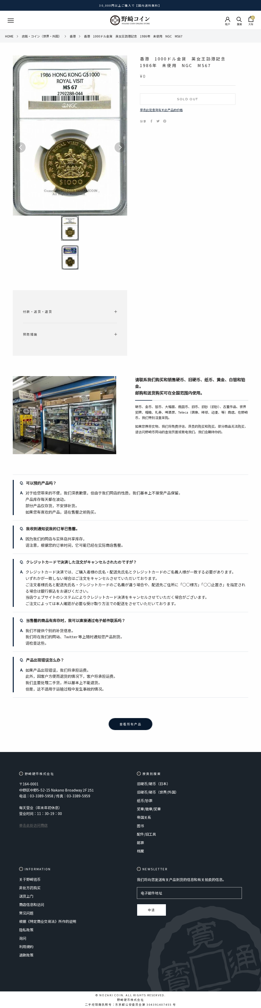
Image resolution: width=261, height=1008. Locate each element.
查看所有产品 (130, 724)
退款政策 (26, 955)
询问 (22, 938)
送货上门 (26, 896)
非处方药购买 (30, 887)
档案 (140, 850)
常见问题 (26, 912)
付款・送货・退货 (37, 311)
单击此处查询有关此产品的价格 (161, 110)
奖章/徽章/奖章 (149, 808)
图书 (140, 825)
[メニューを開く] (11, 20)
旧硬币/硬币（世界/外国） (158, 792)
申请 (151, 910)
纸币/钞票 (144, 800)
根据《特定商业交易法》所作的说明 (47, 921)
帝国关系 (144, 817)
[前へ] (20, 147)
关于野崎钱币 (30, 879)
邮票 (140, 842)
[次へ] (119, 147)
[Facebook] (151, 121)
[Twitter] (158, 121)
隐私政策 (26, 929)
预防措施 (30, 334)
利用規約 (26, 946)
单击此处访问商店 (33, 825)
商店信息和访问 (31, 904)
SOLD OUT (187, 99)
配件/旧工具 (146, 834)
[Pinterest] (164, 121)
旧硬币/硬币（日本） (153, 783)
